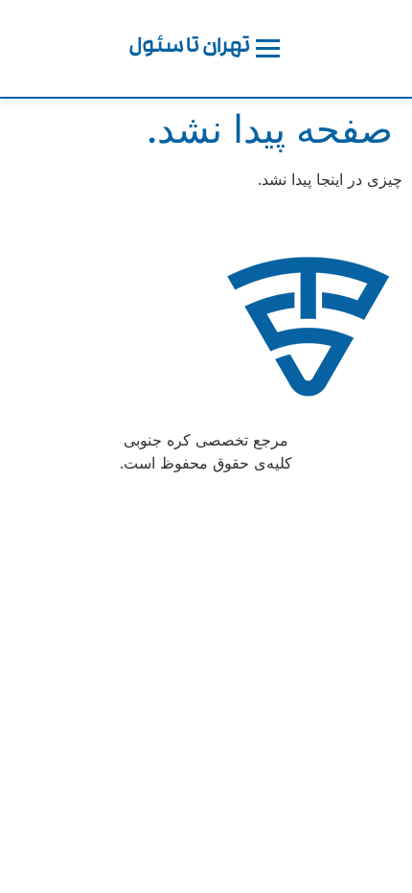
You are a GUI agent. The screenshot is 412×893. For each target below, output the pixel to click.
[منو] (268, 48)
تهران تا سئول (189, 48)
